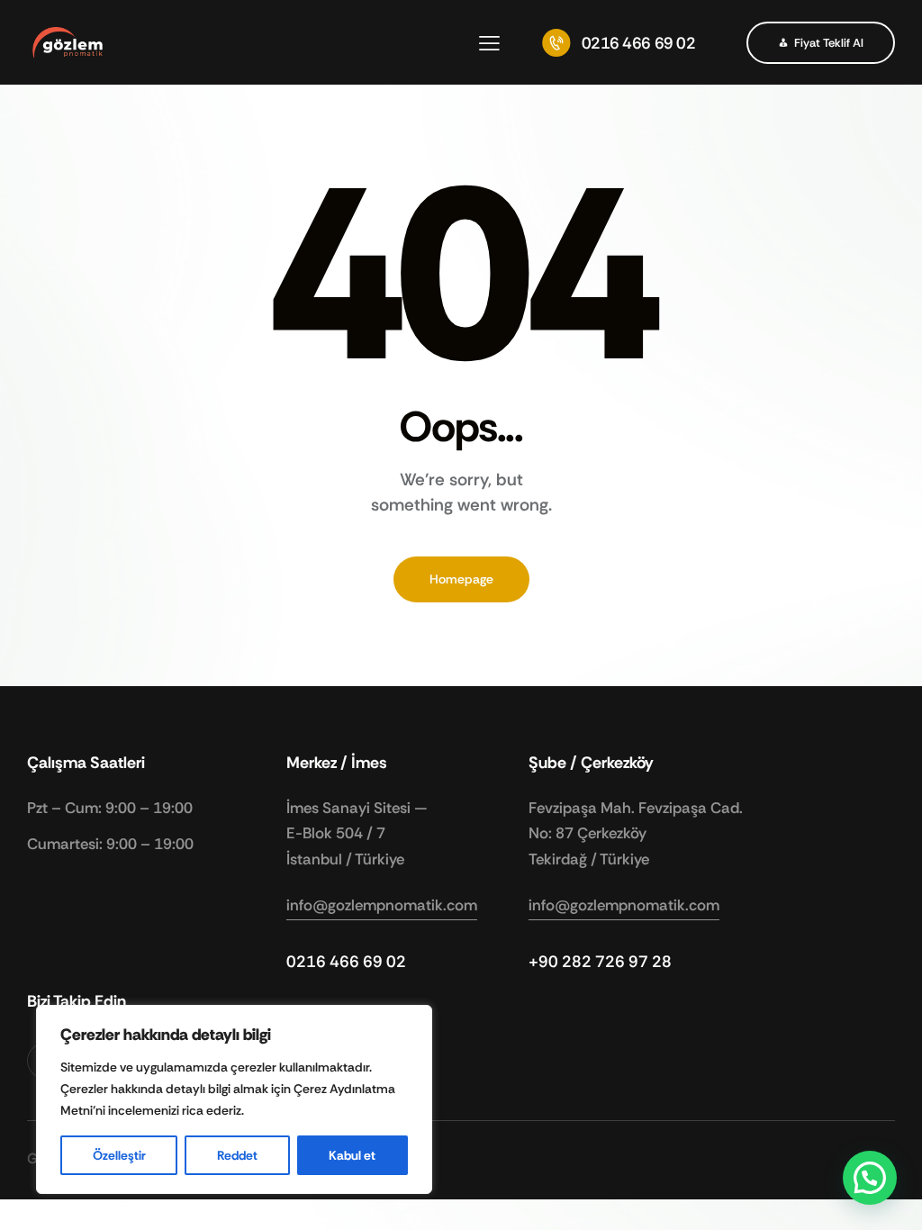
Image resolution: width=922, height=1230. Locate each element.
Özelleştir (119, 1155)
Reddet (237, 1155)
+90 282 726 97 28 (600, 961)
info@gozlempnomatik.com (381, 905)
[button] (489, 42)
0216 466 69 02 (346, 961)
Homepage (461, 579)
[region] (234, 1099)
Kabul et (352, 1155)
